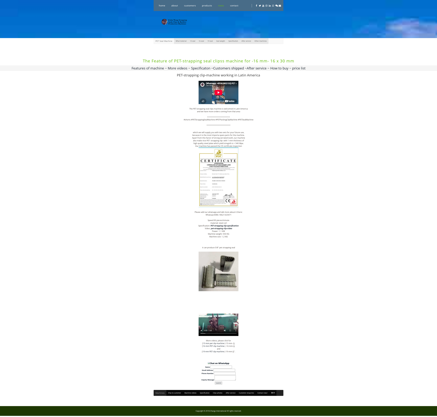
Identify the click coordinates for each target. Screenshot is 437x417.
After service (246, 41)
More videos (177, 68)
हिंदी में (273, 393)
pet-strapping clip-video (221, 228)
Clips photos (217, 393)
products (207, 5)
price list (299, 68)
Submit (218, 383)
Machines (160, 393)
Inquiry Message (207, 380)
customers (190, 5)
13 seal (192, 41)
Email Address (207, 370)
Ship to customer (174, 393)
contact (234, 5)
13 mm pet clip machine (213, 343)
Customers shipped (229, 68)
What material (181, 41)
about (174, 5)
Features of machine (148, 68)
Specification (233, 41)
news (221, 5)
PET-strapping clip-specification (225, 225)
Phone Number (207, 373)
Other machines (260, 41)
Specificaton (200, 68)
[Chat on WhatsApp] (218, 363)
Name (207, 367)
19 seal (210, 41)
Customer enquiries (246, 393)
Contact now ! (262, 393)
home (162, 5)
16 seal (201, 41)
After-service (230, 393)
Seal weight (220, 41)
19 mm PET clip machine (213, 351)
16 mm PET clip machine (213, 346)
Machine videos (190, 393)
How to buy (279, 68)
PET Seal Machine (163, 41)
